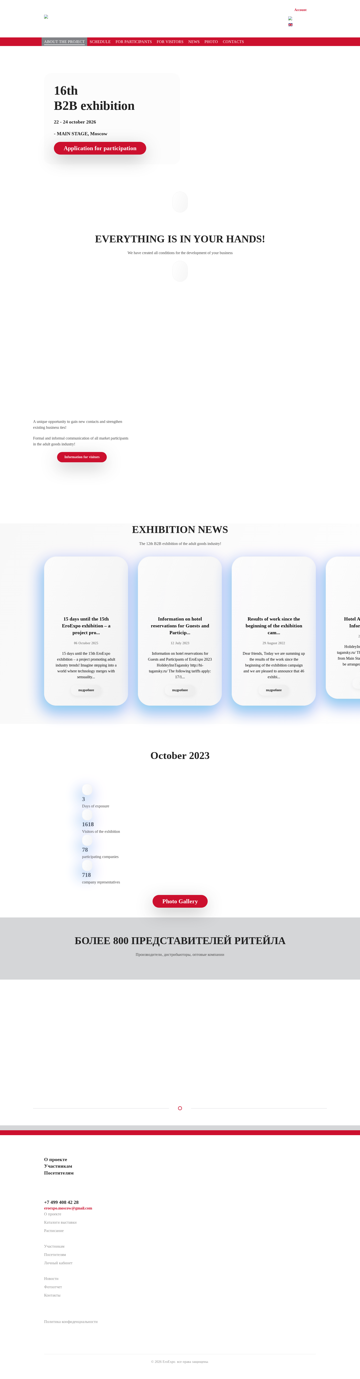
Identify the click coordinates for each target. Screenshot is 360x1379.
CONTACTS (233, 42)
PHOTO (211, 42)
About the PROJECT (64, 42)
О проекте (52, 1214)
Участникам (54, 1246)
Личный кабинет (58, 1263)
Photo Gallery (180, 901)
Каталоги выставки (60, 1222)
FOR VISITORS (170, 42)
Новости (51, 1279)
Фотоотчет (53, 1287)
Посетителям (55, 1255)
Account (300, 10)
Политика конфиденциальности (71, 1322)
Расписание (54, 1231)
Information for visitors (81, 457)
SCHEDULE (100, 42)
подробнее (86, 690)
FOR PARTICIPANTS (134, 42)
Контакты (52, 1295)
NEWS (194, 42)
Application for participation (100, 148)
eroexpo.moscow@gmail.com (68, 1208)
